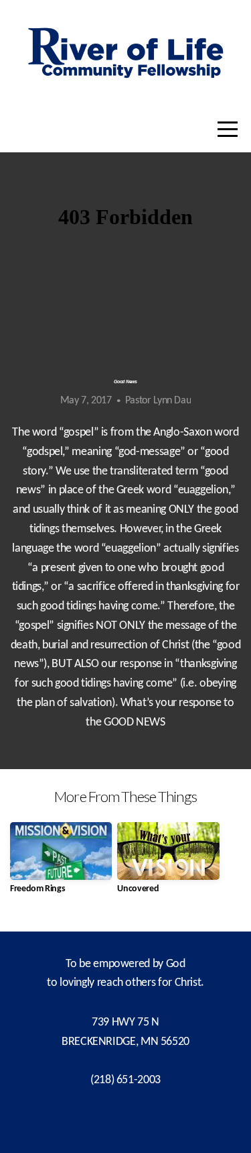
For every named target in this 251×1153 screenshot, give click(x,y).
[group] (61, 863)
